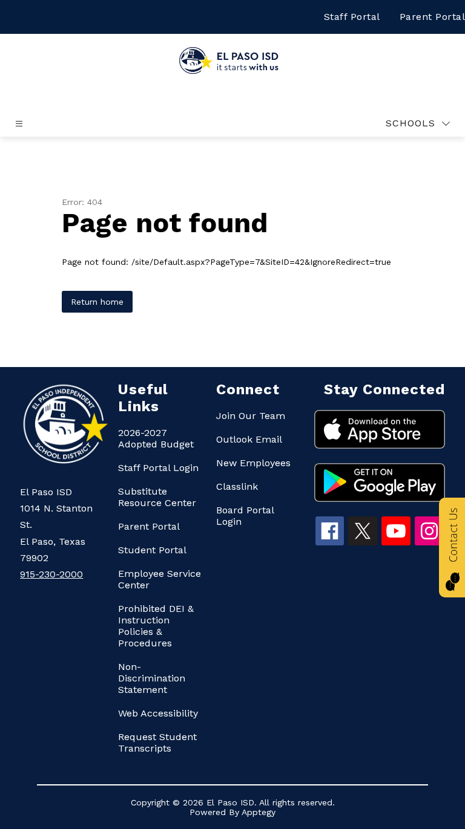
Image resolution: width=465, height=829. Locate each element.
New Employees (253, 463)
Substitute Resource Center (157, 497)
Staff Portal (352, 16)
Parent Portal (149, 526)
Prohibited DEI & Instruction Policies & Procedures (156, 626)
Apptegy (258, 812)
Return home (97, 302)
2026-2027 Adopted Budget (156, 438)
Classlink (237, 486)
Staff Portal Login (158, 467)
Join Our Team (250, 415)
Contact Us (453, 535)
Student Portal (152, 550)
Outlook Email (249, 439)
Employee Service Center (159, 579)
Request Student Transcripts (157, 742)
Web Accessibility (158, 713)
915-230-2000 (51, 574)
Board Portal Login (245, 515)
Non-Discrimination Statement (151, 678)
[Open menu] (19, 124)
